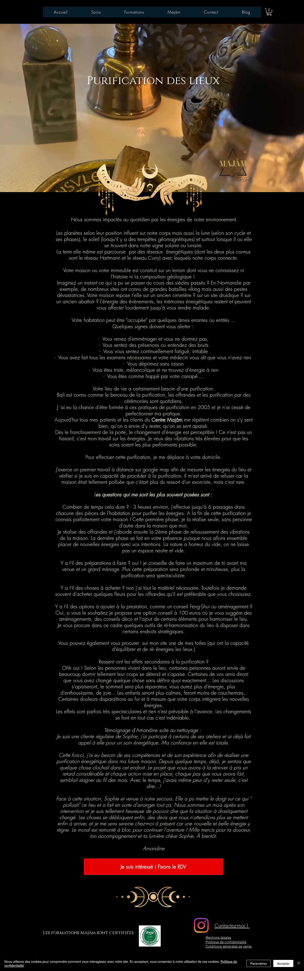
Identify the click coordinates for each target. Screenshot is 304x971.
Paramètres (258, 963)
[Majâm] (201, 925)
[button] (269, 12)
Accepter (283, 963)
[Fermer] (298, 963)
